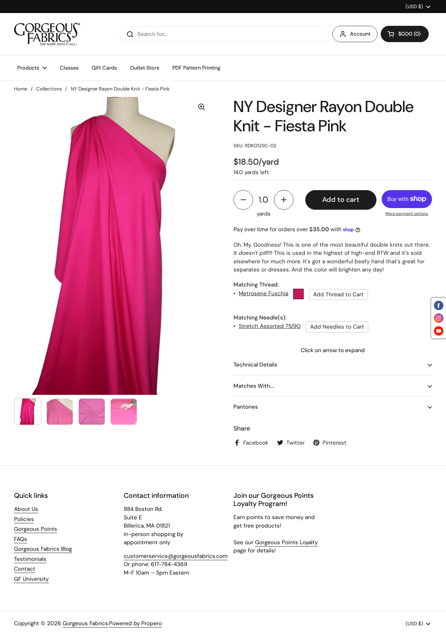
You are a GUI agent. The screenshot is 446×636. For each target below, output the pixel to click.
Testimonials (30, 559)
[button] (405, 34)
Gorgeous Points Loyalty (286, 542)
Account (360, 33)
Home (20, 89)
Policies (24, 519)
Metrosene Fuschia (263, 293)
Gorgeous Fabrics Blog (43, 548)
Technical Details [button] (255, 364)
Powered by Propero (135, 623)
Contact (24, 568)
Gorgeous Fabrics (85, 623)
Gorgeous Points (35, 528)
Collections (49, 89)
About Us (26, 509)
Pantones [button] (245, 406)
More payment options (407, 213)
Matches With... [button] (253, 385)
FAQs (20, 539)
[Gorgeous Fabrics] (47, 34)
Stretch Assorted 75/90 (270, 326)
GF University (31, 578)
